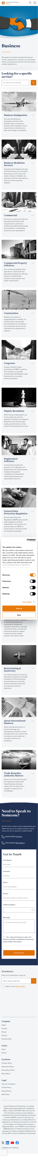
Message (7, 917)
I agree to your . (15, 986)
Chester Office (7, 1063)
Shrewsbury (20, 843)
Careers (4, 1035)
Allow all (19, 608)
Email (5, 882)
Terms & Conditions (8, 1084)
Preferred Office (9, 905)
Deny (19, 615)
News (4, 1049)
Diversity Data (6, 1039)
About (4, 1025)
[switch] (33, 581)
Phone (6, 894)
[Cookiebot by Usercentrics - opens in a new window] (27, 540)
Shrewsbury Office (8, 1070)
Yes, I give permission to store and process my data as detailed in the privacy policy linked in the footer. (18, 939)
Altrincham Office (8, 1066)
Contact (4, 1028)
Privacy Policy (6, 1091)
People (4, 1032)
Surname (7, 871)
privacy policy (20, 986)
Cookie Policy (6, 1087)
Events (4, 1053)
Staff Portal (5, 1094)
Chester (19, 836)
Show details (27, 602)
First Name (7, 860)
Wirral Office (6, 1073)
